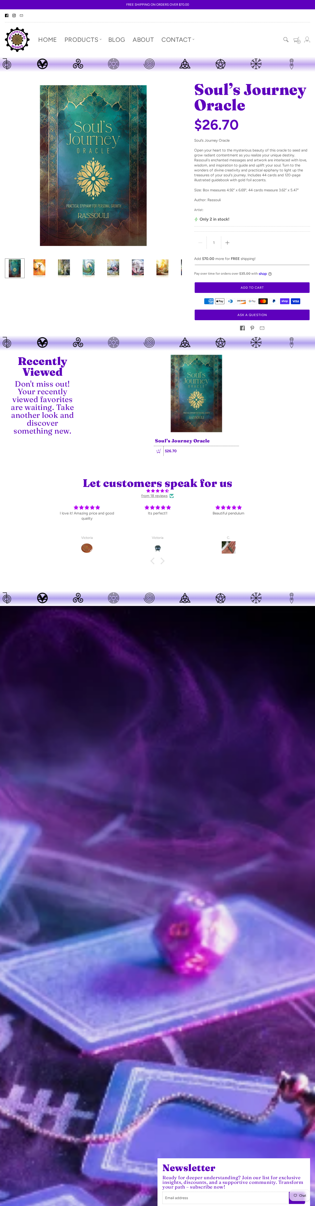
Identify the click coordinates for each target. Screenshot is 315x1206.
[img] (157, 490)
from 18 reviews (154, 496)
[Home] (17, 39)
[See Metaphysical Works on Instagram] (14, 16)
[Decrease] (200, 243)
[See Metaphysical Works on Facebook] (6, 16)
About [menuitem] (143, 39)
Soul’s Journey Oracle (182, 440)
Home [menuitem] (47, 39)
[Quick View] (159, 451)
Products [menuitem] (81, 39)
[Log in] (307, 39)
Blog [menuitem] (116, 39)
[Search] (286, 40)
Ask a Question (252, 315)
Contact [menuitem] (176, 39)
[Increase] (227, 243)
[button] (242, 328)
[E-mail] (21, 16)
